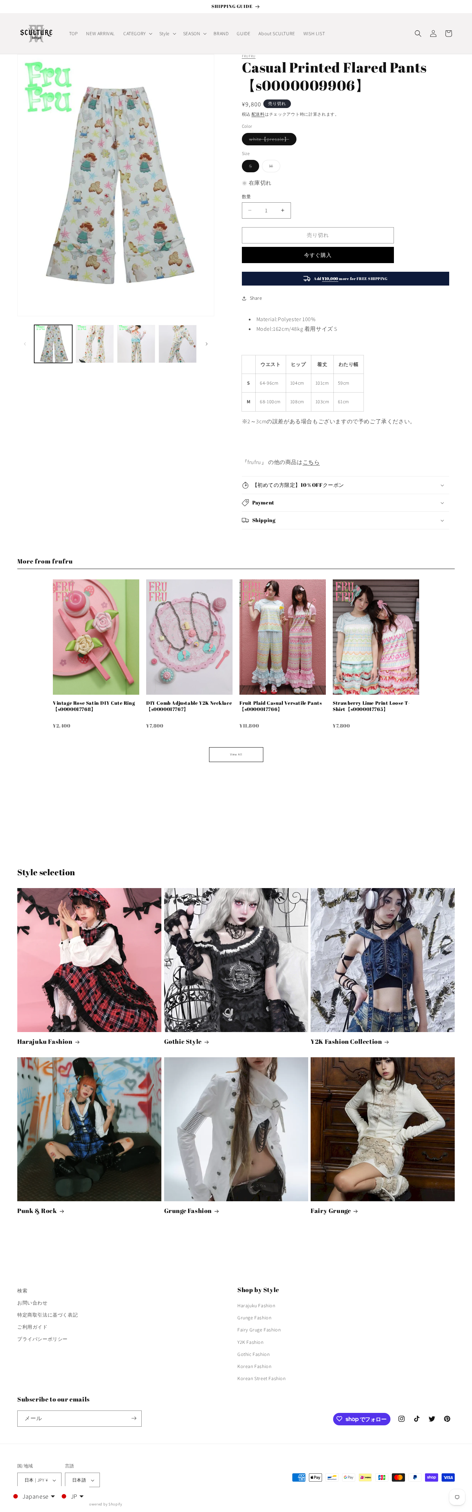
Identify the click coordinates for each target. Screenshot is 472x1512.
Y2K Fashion (250, 1342)
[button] (137, 33)
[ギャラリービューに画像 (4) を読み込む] (178, 344)
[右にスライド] (206, 343)
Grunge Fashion (188, 1211)
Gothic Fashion (253, 1354)
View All (236, 754)
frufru (249, 56)
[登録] (133, 1418)
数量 (246, 197)
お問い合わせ (32, 1303)
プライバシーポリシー (42, 1339)
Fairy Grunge (331, 1211)
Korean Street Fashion (261, 1379)
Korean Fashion (254, 1366)
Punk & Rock (37, 1211)
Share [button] (256, 298)
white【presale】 (271, 140)
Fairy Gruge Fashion (259, 1330)
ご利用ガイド (32, 1327)
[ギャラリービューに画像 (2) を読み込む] (95, 344)
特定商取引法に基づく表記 (47, 1315)
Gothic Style (183, 1042)
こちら (311, 462)
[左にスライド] (24, 343)
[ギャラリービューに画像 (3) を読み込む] (136, 344)
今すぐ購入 (318, 255)
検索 (22, 1291)
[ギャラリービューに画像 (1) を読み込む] (53, 344)
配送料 (258, 114)
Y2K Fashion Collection (346, 1042)
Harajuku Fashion (45, 1042)
